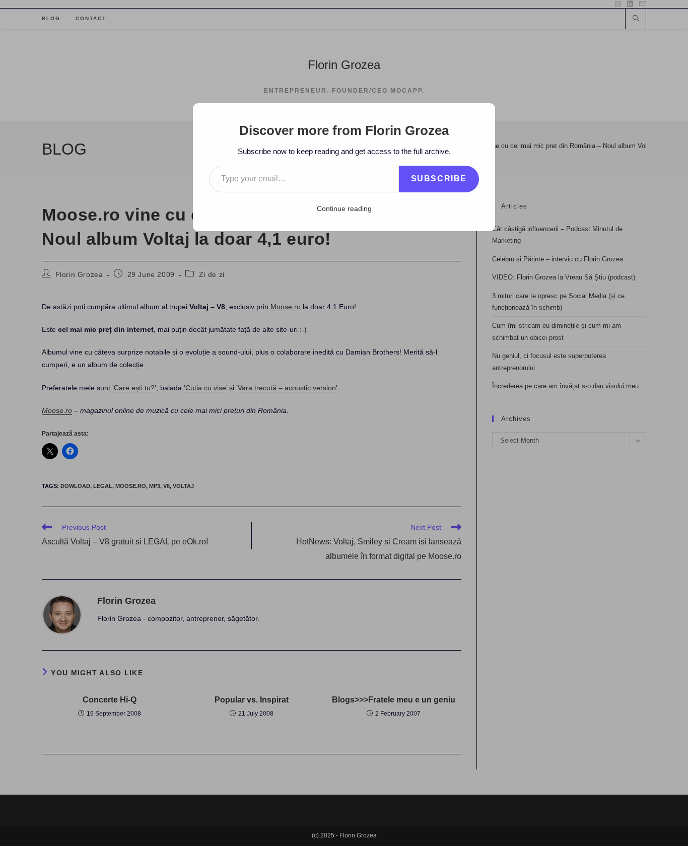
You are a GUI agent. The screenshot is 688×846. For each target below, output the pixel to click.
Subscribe (439, 178)
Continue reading (344, 208)
